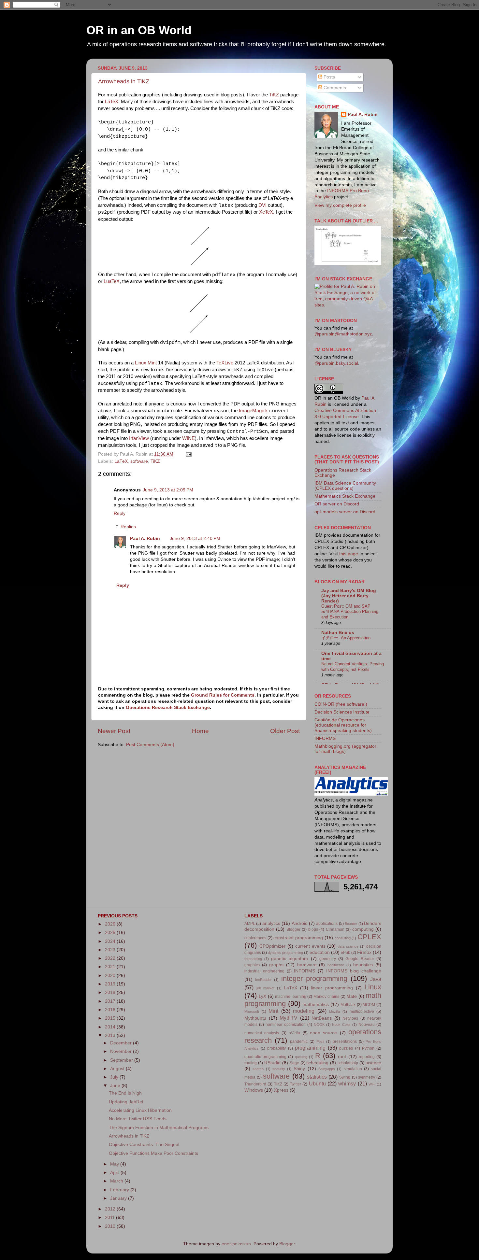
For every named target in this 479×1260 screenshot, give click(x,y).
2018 (111, 992)
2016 (111, 1009)
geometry (327, 958)
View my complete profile (340, 205)
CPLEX (369, 937)
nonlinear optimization (286, 1024)
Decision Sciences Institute (342, 712)
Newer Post (114, 731)
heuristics (363, 964)
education (320, 952)
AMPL (249, 923)
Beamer (351, 924)
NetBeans (322, 1018)
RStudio (272, 1062)
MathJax (348, 1004)
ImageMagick (253, 410)
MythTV (289, 1018)
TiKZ (274, 94)
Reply (119, 513)
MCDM (369, 1004)
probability (276, 1048)
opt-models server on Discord (344, 511)
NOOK (319, 1024)
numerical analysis (261, 1033)
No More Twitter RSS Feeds (138, 1118)
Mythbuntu (255, 1018)
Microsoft (251, 1011)
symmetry (366, 1077)
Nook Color (341, 1024)
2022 (111, 958)
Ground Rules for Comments (222, 695)
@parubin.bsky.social (336, 363)
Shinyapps (326, 1069)
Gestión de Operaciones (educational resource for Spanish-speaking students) (343, 725)
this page (348, 553)
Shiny (299, 1068)
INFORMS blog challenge (353, 971)
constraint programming (298, 937)
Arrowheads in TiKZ (123, 81)
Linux (372, 987)
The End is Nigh (125, 1093)
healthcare (335, 965)
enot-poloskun (236, 1243)
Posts (328, 77)
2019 (111, 984)
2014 (111, 1027)
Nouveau (366, 1024)
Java (375, 979)
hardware (307, 964)
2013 (111, 1035)
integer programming (314, 978)
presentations (345, 1041)
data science (348, 946)
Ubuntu (317, 1083)
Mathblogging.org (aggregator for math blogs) (345, 749)
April (115, 1172)
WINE (188, 438)
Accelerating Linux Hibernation (140, 1110)
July (115, 1077)
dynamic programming (285, 953)
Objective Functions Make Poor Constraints (153, 1153)
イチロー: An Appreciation (345, 637)
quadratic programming (265, 1057)
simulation (353, 1069)
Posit (320, 1041)
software (139, 461)
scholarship (348, 1063)
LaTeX (111, 101)
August (118, 1068)
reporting (367, 1057)
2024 (111, 941)
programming (310, 1048)
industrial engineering (264, 971)
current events (310, 946)
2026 (111, 924)
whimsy (347, 1083)
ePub (345, 952)
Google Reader (359, 958)
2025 (111, 932)
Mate (351, 996)
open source (323, 1032)
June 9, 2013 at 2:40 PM (195, 538)
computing (363, 929)
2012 (111, 1209)
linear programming (332, 987)
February (120, 1189)
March (117, 1181)
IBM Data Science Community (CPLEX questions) (345, 486)
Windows (253, 1090)
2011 (110, 1217)
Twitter (295, 1084)
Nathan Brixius (337, 632)
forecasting (253, 959)
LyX (262, 996)
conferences (255, 938)
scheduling (317, 1062)
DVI (262, 205)
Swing (344, 1077)
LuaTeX (112, 281)
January (119, 1198)
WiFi (372, 1084)
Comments (334, 87)
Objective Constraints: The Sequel (144, 1144)
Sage (294, 1063)
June (116, 1085)
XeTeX (266, 212)
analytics (271, 923)
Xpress (281, 1090)
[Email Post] (187, 454)
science (373, 1062)
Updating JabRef (126, 1101)
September (122, 1060)
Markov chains (326, 996)
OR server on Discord (336, 504)
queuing (301, 1057)
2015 (111, 1018)
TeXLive (224, 362)
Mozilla (334, 1011)
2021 (111, 966)
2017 (111, 1001)
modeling (303, 1011)
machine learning (290, 996)
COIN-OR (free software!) (340, 704)
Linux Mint (146, 362)
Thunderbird (255, 1084)
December (121, 1043)
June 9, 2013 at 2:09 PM (168, 490)
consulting (343, 938)
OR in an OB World (139, 30)
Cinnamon (335, 929)
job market (265, 988)
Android (300, 923)
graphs (276, 964)
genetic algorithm (289, 958)
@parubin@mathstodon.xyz (343, 334)
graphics (252, 965)
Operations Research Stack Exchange (168, 707)
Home (200, 731)
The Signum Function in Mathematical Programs (159, 1127)
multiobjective (362, 1011)
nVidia (294, 1033)
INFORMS (325, 738)
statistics (317, 1077)
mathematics (315, 1004)
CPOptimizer (272, 946)
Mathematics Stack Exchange (344, 496)
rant (342, 1056)
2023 (111, 949)
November (121, 1051)
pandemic (299, 1041)
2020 (111, 975)
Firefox (364, 952)
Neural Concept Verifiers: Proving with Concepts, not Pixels (352, 666)
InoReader (263, 980)
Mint (273, 1011)
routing (250, 1063)
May (115, 1164)
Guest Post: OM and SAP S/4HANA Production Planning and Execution (349, 611)
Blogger (293, 929)
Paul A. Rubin (145, 538)
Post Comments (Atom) (150, 744)
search (258, 1069)
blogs (313, 929)
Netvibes (350, 1018)
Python (368, 1048)
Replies (128, 526)
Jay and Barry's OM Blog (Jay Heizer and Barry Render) (348, 595)
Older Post (285, 731)
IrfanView (139, 438)
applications (327, 923)
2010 (111, 1226)
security (278, 1069)
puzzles (346, 1048)
